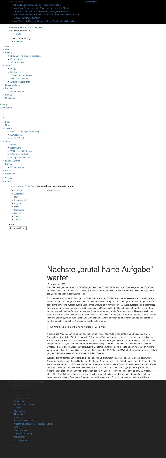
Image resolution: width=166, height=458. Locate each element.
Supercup (18, 213)
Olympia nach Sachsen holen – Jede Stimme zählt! (37, 4)
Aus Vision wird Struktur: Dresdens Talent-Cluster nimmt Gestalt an (45, 21)
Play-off (17, 203)
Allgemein (29, 185)
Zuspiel (17, 219)
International (20, 200)
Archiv (12, 224)
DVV (16, 196)
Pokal (17, 206)
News (20, 185)
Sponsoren (19, 209)
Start (13, 185)
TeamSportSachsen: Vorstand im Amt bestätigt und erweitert (41, 11)
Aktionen (18, 190)
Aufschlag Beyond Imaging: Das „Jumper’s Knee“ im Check (41, 8)
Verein (17, 216)
